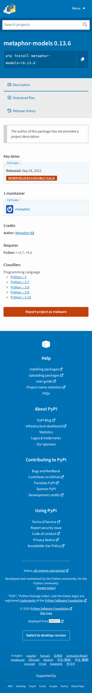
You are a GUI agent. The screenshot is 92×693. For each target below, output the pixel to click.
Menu (76, 8)
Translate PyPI (44, 483)
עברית (42, 664)
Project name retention (44, 387)
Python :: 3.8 (20, 287)
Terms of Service (44, 521)
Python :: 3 (18, 277)
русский (29, 664)
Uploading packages (44, 375)
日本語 (58, 656)
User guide (44, 381)
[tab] (46, 84)
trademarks (28, 600)
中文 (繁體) (82, 660)
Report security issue (46, 527)
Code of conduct (44, 533)
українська (18, 660)
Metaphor (22, 233)
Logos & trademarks (46, 438)
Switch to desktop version (46, 635)
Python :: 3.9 (20, 292)
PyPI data (12, 163)
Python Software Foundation (64, 600)
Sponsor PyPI (46, 488)
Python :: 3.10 (21, 297)
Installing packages (44, 369)
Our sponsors (46, 444)
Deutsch (48, 660)
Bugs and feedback (46, 471)
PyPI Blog (44, 420)
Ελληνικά (34, 660)
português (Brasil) (77, 656)
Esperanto (56, 664)
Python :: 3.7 (20, 282)
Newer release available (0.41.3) (31, 178)
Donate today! (46, 588)
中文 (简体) (64, 660)
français (45, 656)
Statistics (46, 432)
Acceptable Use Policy (44, 545)
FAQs (46, 393)
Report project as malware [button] (46, 311)
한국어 (71, 664)
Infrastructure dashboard (44, 426)
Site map (46, 613)
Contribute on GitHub (44, 477)
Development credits (44, 495)
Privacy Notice (44, 539)
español (31, 656)
